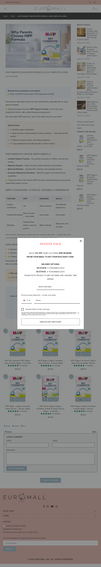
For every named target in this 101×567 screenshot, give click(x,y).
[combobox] (26, 300)
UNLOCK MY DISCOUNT (50, 321)
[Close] (81, 241)
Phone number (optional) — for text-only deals (38, 295)
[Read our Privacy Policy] (78, 313)
